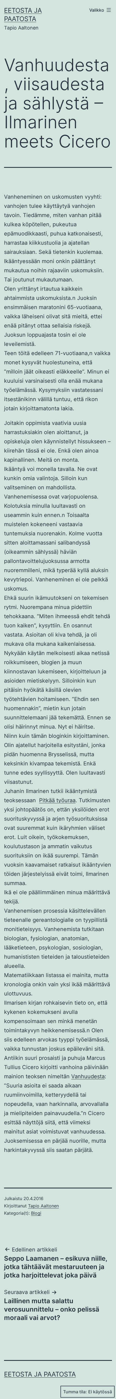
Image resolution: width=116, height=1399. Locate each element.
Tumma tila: (75, 1391)
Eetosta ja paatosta (40, 1374)
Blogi (36, 1213)
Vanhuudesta (88, 1076)
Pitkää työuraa (57, 800)
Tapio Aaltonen (43, 1205)
